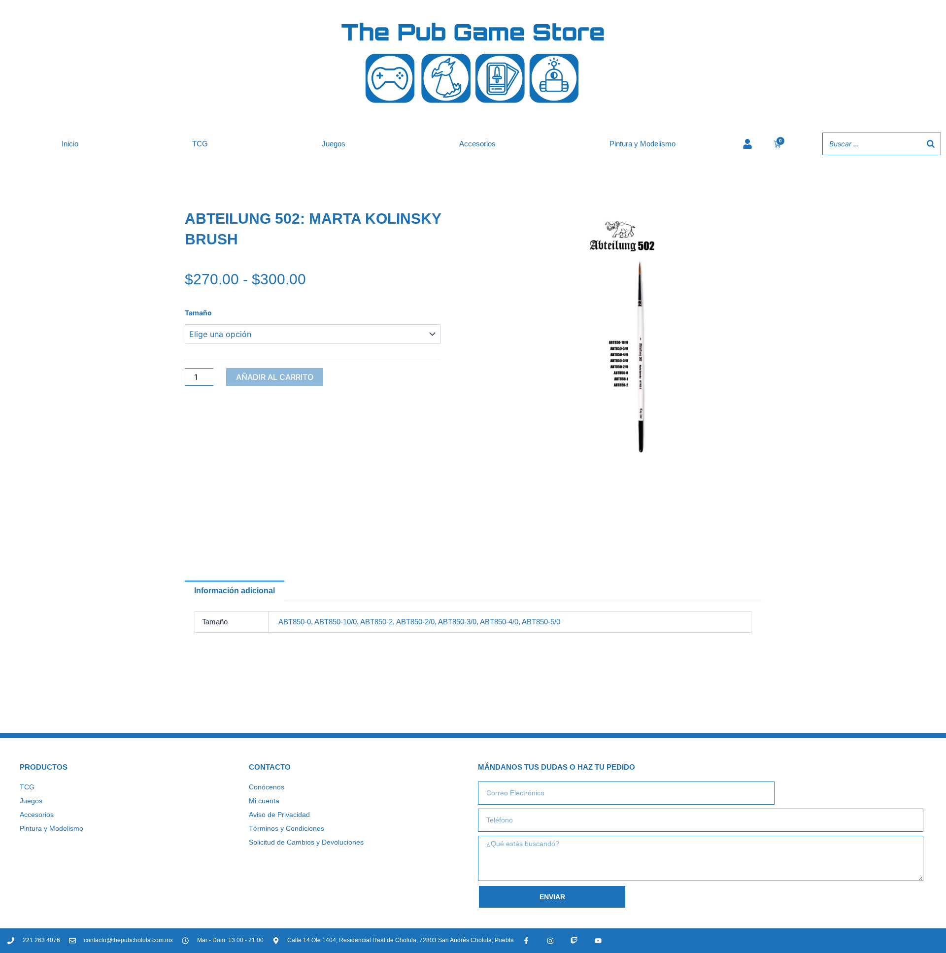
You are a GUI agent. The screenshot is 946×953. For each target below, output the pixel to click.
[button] (742, 228)
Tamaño (198, 312)
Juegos (333, 143)
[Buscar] (931, 144)
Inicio (70, 143)
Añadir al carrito (274, 377)
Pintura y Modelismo (642, 143)
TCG (200, 143)
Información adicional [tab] (234, 590)
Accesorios (477, 143)
